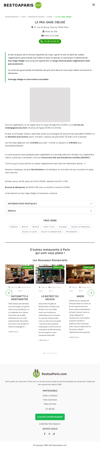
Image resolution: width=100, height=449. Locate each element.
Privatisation (72, 232)
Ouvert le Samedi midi (51, 232)
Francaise (27, 267)
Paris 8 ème (73, 289)
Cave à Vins (49, 227)
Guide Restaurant (12, 17)
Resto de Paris (50, 404)
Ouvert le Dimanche (80, 227)
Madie (80, 296)
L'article (13, 332)
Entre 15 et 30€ (52, 35)
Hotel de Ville (51, 31)
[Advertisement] (50, 104)
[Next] (91, 292)
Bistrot (25, 227)
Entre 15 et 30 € (54, 289)
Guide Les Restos (50, 395)
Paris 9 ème (43, 289)
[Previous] (9, 292)
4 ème (49, 17)
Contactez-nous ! (50, 424)
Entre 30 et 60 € (24, 289)
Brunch (36, 227)
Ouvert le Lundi (29, 232)
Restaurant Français (37, 17)
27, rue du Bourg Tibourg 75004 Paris (51, 27)
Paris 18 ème (13, 289)
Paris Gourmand (50, 400)
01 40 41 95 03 (51, 41)
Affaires (14, 227)
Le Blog (50, 409)
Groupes (63, 227)
